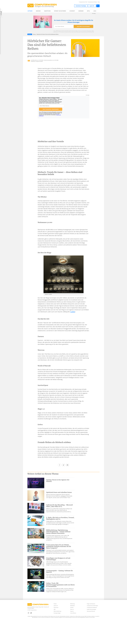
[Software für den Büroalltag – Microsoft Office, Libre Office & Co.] (35, 508)
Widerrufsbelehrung (57, 611)
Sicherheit (72, 11)
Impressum (56, 605)
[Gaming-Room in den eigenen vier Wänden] (35, 483)
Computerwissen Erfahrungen (92, 605)
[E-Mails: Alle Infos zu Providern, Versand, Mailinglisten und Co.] (35, 520)
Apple (88, 11)
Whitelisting (72, 603)
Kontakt (55, 603)
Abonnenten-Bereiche (91, 611)
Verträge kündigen (57, 613)
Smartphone (47, 11)
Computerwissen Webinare (92, 607)
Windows (38, 11)
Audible (72, 312)
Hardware (80, 11)
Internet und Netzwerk (60, 11)
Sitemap (71, 607)
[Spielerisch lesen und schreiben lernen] (35, 495)
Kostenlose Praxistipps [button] (81, 5)
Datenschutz (56, 607)
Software (30, 11)
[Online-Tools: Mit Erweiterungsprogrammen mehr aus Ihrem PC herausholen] (35, 586)
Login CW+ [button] (91, 5)
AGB (54, 609)
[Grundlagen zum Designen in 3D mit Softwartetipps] (35, 561)
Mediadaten (72, 605)
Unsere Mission (73, 613)
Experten (72, 611)
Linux (94, 11)
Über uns (72, 609)
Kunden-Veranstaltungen (91, 609)
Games (34, 34)
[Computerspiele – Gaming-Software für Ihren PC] (35, 573)
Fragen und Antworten (91, 603)
